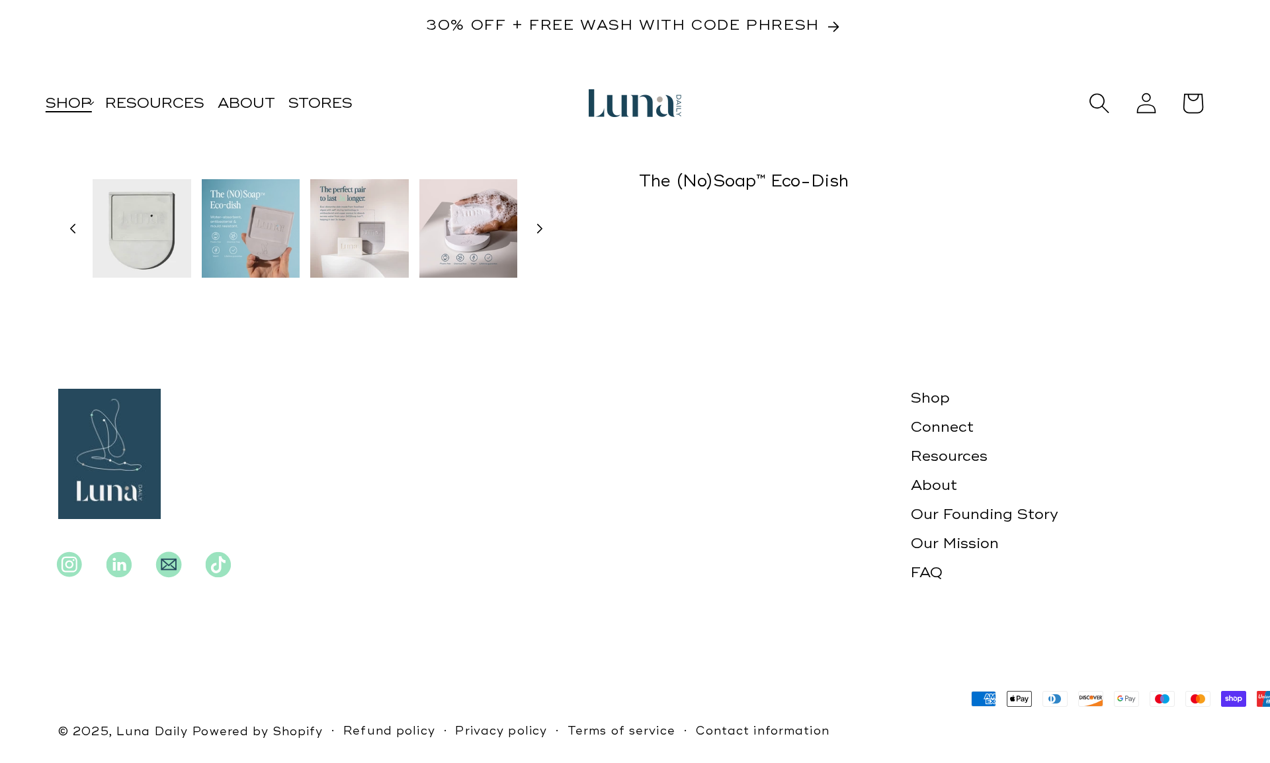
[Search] (1099, 103)
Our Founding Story (984, 514)
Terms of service (621, 731)
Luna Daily (152, 732)
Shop (930, 398)
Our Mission (955, 543)
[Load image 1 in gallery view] (142, 228)
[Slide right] (539, 228)
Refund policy (389, 731)
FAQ (927, 572)
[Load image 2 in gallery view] (251, 228)
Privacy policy (501, 731)
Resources (949, 456)
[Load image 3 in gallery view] (359, 228)
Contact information (762, 731)
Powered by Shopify (257, 732)
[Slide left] (72, 228)
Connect (942, 427)
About (934, 485)
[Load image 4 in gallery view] (468, 228)
